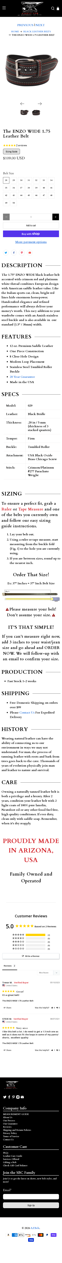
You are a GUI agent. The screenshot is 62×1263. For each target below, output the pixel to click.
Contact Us (27, 712)
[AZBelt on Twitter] (5, 1098)
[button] (53, 1007)
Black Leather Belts (37, 31)
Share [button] (8, 1007)
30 (21, 180)
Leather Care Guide (12, 1156)
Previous (25, 25)
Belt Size (8, 173)
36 (14, 187)
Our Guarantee (10, 1123)
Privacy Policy (10, 1133)
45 (29, 195)
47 (44, 195)
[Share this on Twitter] (6, 253)
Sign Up (31, 1205)
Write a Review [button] (32, 956)
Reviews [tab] (8, 965)
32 (36, 180)
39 (36, 187)
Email (7, 1190)
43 (14, 195)
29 (14, 180)
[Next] (40, 103)
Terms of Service (11, 1136)
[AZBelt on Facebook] (9, 1098)
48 (51, 195)
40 (44, 187)
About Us (7, 1117)
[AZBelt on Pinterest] (13, 1098)
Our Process (9, 1120)
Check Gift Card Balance (15, 1165)
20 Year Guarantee (22, 377)
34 (51, 180)
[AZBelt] (30, 8)
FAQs (5, 1152)
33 (44, 180)
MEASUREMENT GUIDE (16, 1114)
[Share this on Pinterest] (22, 253)
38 (29, 187)
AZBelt (35, 1228)
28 (6, 180)
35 (6, 187)
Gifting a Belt (9, 1162)
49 (6, 203)
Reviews (7, 1127)
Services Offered (11, 1159)
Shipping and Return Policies (17, 1130)
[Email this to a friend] (30, 253)
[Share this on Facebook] (14, 253)
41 (51, 187)
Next (40, 25)
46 (36, 195)
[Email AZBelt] (22, 1098)
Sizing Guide (11, 151)
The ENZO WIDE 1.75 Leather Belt (17, 1000)
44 (21, 195)
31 (29, 180)
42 (6, 195)
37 (21, 187)
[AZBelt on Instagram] (18, 1098)
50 (14, 203)
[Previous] (22, 103)
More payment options (31, 242)
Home (15, 31)
